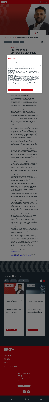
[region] (24, 74)
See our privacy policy (35, 86)
